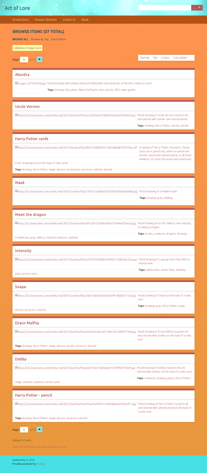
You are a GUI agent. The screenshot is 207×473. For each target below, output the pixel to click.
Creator (166, 57)
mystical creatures (56, 237)
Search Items (58, 39)
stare (34, 273)
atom (15, 446)
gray (159, 197)
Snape (20, 287)
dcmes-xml (34, 446)
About (85, 19)
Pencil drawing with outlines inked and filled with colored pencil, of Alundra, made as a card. (99, 83)
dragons (171, 233)
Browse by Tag (39, 39)
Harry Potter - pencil (33, 395)
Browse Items (21, 19)
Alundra (22, 74)
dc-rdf (23, 446)
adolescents (152, 269)
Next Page (39, 59)
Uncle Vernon (27, 106)
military (40, 237)
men (101, 89)
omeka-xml (54, 446)
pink (57, 382)
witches (98, 169)
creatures (159, 233)
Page (15, 59)
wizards (108, 169)
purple (184, 125)
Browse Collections (46, 19)
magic (52, 169)
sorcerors (87, 169)
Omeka (41, 463)
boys (171, 269)
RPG (117, 89)
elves (74, 89)
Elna (67, 89)
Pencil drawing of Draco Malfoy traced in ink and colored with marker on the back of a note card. (164, 335)
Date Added (180, 57)
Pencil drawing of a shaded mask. (158, 191)
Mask (20, 182)
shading (168, 197)
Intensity (23, 250)
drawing (59, 89)
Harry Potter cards (31, 139)
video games (128, 89)
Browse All (20, 39)
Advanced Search (194, 8)
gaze (18, 273)
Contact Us (69, 19)
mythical (73, 237)
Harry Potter (162, 125)
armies (149, 233)
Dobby (21, 359)
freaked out (22, 237)
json (44, 446)
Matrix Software (88, 89)
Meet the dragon (30, 214)
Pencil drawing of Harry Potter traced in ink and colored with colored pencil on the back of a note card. (164, 407)
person (109, 89)
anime (164, 269)
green (170, 378)
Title (155, 57)
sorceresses (73, 169)
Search (200, 8)
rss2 (64, 446)
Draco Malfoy (27, 323)
